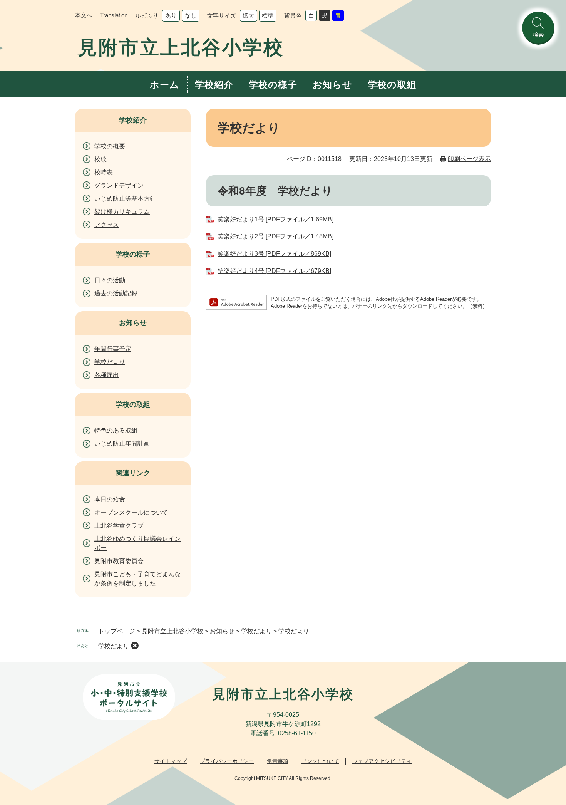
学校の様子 (273, 84)
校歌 (100, 159)
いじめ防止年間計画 (122, 443)
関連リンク (133, 473)
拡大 (248, 15)
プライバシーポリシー (227, 761)
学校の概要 (109, 146)
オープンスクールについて (131, 512)
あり (171, 15)
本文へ (83, 15)
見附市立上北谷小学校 (172, 631)
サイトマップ (170, 761)
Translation (113, 15)
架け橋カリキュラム (122, 211)
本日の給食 (109, 499)
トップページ (116, 631)
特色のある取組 (115, 430)
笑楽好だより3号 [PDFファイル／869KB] (274, 253)
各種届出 (106, 375)
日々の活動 (109, 280)
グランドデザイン (119, 185)
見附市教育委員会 (119, 561)
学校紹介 (214, 84)
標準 (267, 15)
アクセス (106, 224)
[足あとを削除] (135, 645)
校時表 (103, 172)
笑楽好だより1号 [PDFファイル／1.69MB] (275, 219)
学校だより (109, 362)
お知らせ (332, 84)
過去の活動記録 (115, 293)
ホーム (164, 84)
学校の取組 (392, 84)
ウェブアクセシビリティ (382, 761)
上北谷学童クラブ (119, 525)
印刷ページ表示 (469, 159)
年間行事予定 (112, 348)
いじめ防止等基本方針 (125, 198)
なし (190, 15)
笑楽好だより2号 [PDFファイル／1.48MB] (275, 236)
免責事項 (277, 761)
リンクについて (320, 761)
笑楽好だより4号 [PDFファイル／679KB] (274, 271)
